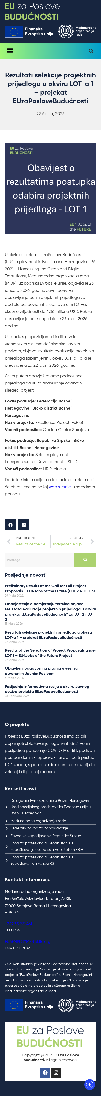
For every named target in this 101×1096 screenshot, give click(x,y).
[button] (10, 50)
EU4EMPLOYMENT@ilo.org (27, 942)
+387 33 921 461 (18, 924)
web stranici (60, 487)
